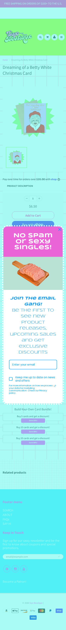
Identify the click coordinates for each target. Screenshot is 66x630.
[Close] (59, 229)
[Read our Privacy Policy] (55, 386)
